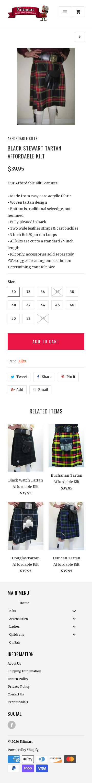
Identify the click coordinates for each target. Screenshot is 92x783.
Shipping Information (24, 671)
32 (28, 292)
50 (14, 318)
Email (43, 390)
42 (28, 305)
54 (43, 318)
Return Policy (18, 679)
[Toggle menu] (75, 611)
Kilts (22, 361)
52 (28, 318)
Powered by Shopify (23, 750)
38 (72, 292)
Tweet (21, 377)
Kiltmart (26, 741)
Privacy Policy (19, 686)
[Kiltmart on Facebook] (12, 725)
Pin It (70, 377)
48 (72, 305)
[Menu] (65, 11)
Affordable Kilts (23, 138)
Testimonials (18, 702)
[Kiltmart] (28, 15)
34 (43, 292)
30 (14, 292)
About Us (14, 663)
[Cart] (78, 11)
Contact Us (16, 694)
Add (19, 390)
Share (47, 377)
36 (57, 292)
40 (14, 305)
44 (43, 305)
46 (57, 305)
